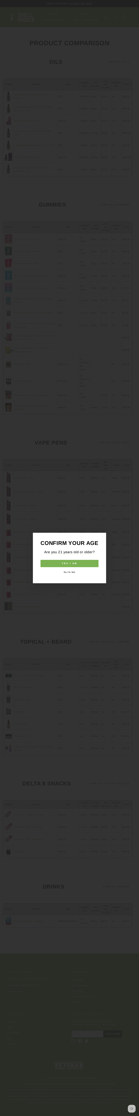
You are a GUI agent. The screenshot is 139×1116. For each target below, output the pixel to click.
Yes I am (69, 563)
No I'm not (69, 572)
